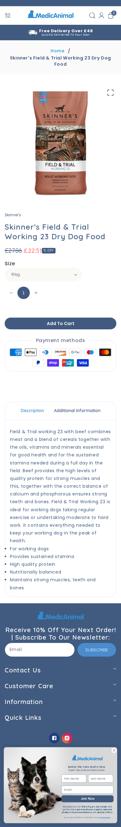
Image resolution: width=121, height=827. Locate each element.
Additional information (77, 410)
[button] (8, 15)
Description (32, 410)
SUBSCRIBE (96, 650)
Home (58, 51)
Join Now (87, 799)
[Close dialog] (114, 750)
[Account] (101, 15)
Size (10, 263)
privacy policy (105, 817)
